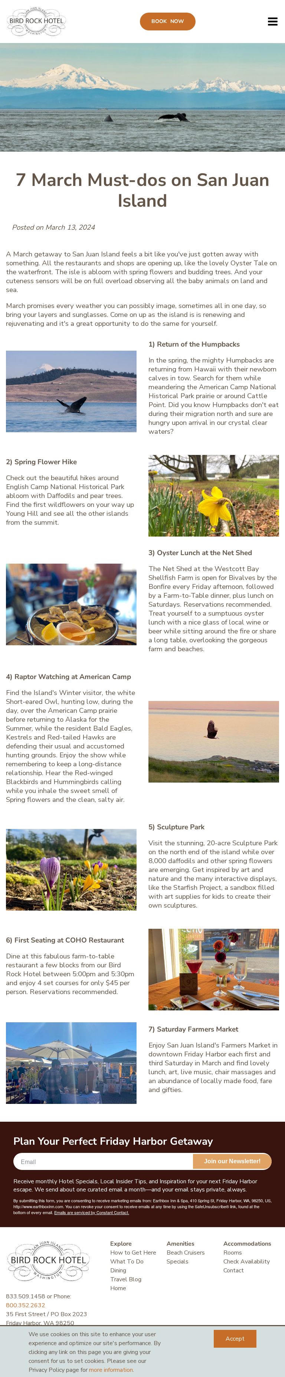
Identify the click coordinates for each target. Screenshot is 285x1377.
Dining (118, 1270)
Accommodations (247, 1244)
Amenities (180, 1244)
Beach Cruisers (186, 1253)
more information (111, 1370)
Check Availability (246, 1262)
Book (167, 21)
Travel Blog (125, 1279)
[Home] (36, 21)
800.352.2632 (25, 1305)
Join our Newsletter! (232, 1161)
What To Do (127, 1262)
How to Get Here (133, 1253)
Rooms (232, 1253)
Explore (121, 1244)
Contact (233, 1270)
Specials (178, 1262)
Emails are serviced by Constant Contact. (91, 1212)
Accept (235, 1339)
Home (118, 1288)
